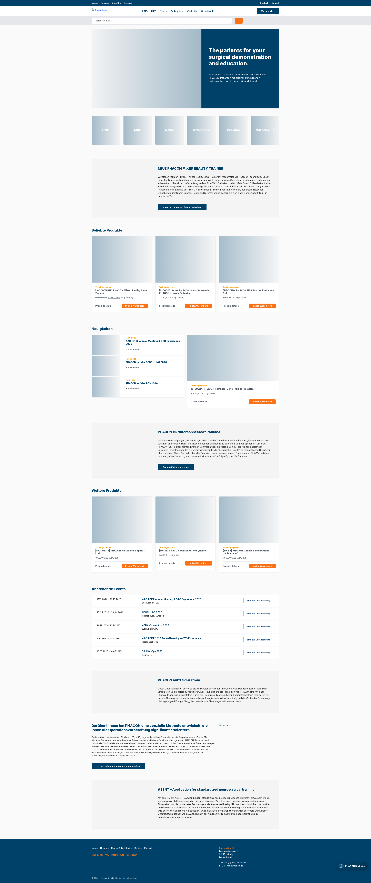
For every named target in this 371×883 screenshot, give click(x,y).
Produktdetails (103, 305)
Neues (95, 3)
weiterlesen (132, 349)
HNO (145, 11)
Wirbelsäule (207, 11)
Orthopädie (176, 11)
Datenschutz (117, 854)
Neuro (163, 11)
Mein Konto (97, 854)
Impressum (131, 854)
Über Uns (116, 3)
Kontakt (128, 3)
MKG (153, 11)
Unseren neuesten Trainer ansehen (182, 207)
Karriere (105, 3)
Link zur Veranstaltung (258, 600)
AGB (107, 854)
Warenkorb (267, 11)
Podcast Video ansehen (176, 467)
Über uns (104, 848)
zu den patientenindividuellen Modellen (118, 766)
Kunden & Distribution (121, 848)
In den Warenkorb (134, 305)
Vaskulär (192, 11)
